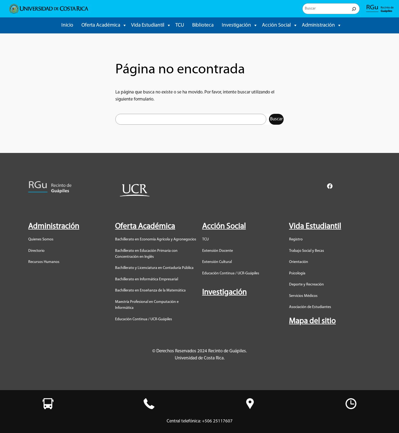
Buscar (276, 119)
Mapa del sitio (312, 321)
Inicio (67, 25)
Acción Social (276, 25)
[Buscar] (354, 9)
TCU (179, 25)
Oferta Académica (100, 25)
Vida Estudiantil (147, 25)
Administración (318, 25)
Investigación (236, 25)
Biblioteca (203, 25)
